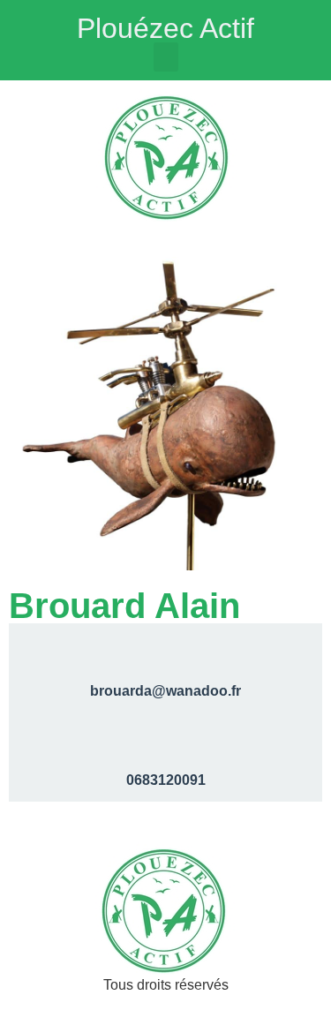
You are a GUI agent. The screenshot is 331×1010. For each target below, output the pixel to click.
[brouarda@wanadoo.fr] (166, 650)
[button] (166, 57)
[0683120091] (166, 740)
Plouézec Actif (165, 28)
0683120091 (166, 780)
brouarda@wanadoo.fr (165, 690)
